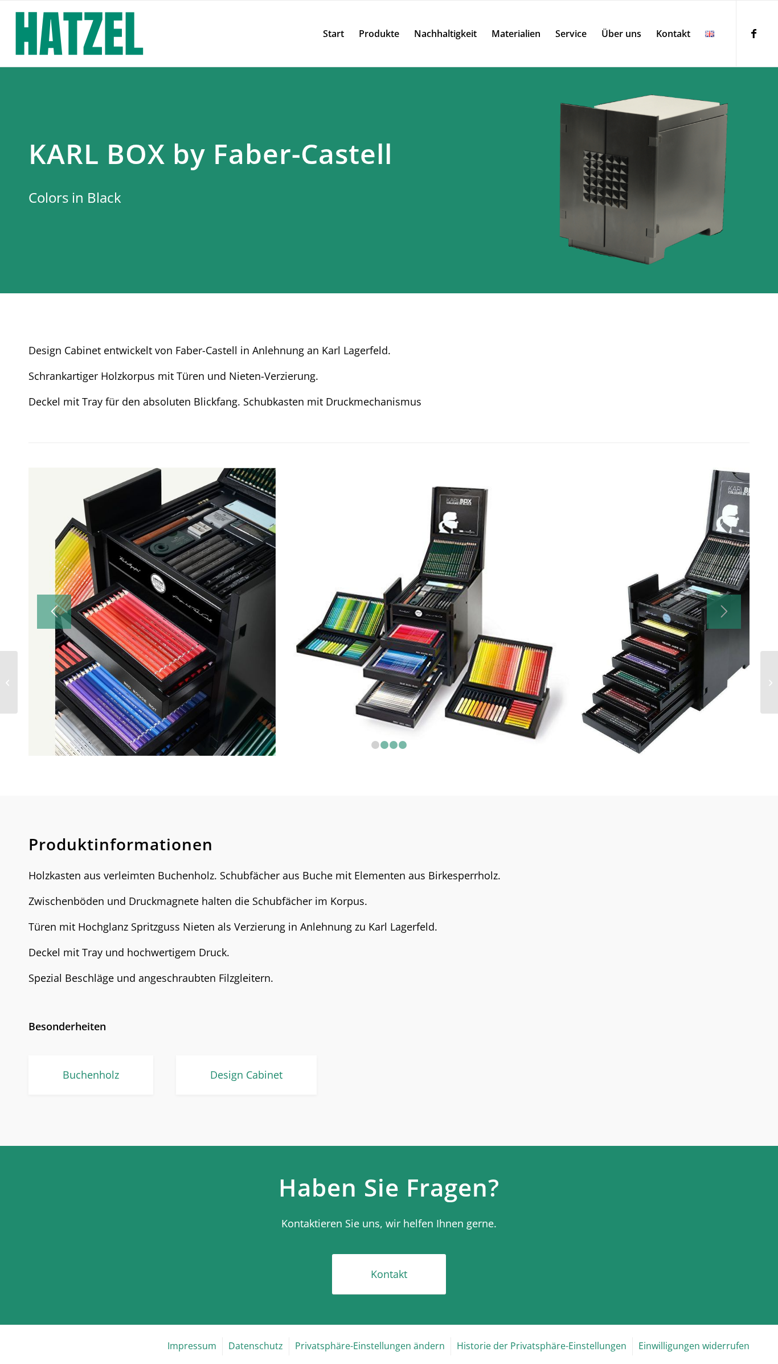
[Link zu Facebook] (754, 33)
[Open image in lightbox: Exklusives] (560, 743)
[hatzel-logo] (79, 34)
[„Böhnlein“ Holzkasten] (9, 682)
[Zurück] (54, 612)
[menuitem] (333, 34)
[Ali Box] (769, 682)
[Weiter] (724, 612)
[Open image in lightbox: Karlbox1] (263, 743)
